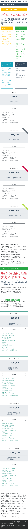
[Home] (11, 1)
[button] (26, 1)
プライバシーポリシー (20, 525)
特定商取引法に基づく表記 (7, 525)
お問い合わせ (4, 527)
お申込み (14, 108)
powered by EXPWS (12, 521)
